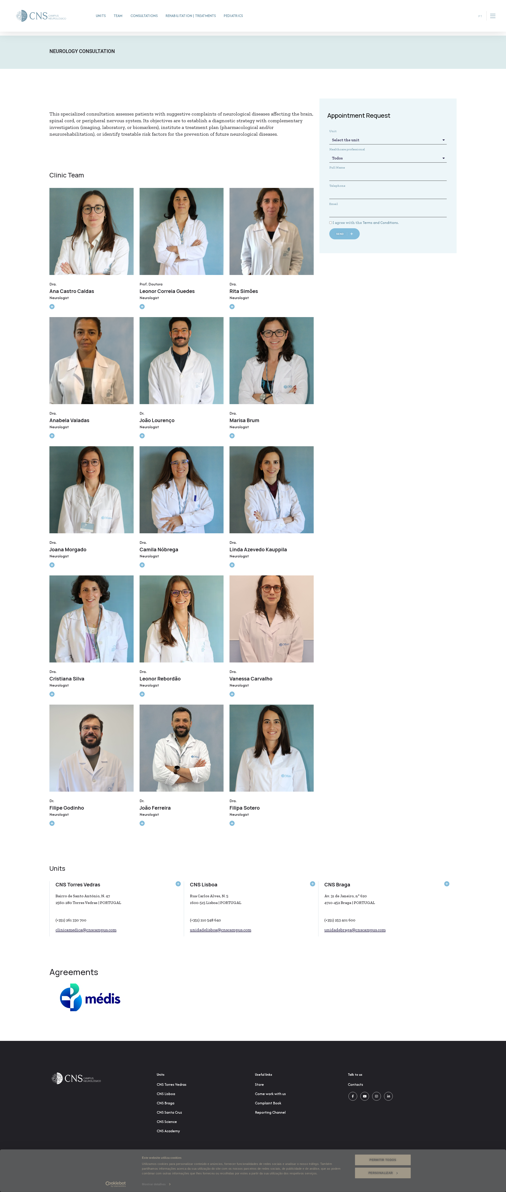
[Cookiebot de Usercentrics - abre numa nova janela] (115, 1184)
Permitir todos (382, 1160)
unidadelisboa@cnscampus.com (220, 929)
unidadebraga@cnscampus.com (355, 929)
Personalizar (380, 1172)
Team (118, 15)
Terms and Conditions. (381, 222)
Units (101, 15)
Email (333, 204)
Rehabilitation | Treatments (191, 15)
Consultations (144, 15)
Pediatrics (233, 15)
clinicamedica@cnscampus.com (86, 929)
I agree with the (366, 222)
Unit (333, 131)
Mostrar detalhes (154, 1184)
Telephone (337, 186)
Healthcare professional (347, 149)
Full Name (337, 167)
